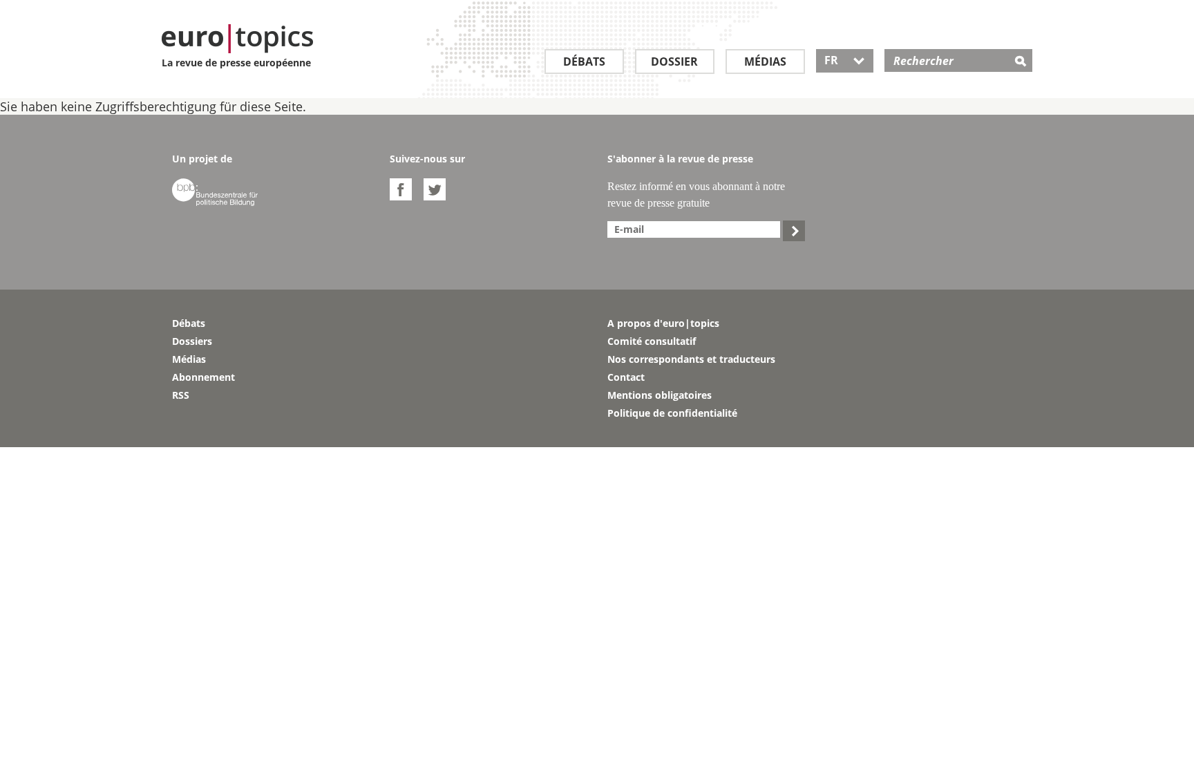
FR (844, 60)
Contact (626, 377)
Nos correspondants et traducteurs (691, 359)
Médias (765, 61)
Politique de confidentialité (672, 413)
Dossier (674, 61)
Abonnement (203, 377)
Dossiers (192, 341)
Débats (584, 61)
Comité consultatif (651, 341)
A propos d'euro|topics (663, 323)
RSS (180, 395)
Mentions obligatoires (659, 395)
